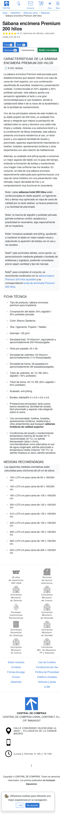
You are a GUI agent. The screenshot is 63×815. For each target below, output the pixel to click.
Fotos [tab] (7, 44)
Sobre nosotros (16, 662)
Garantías (16, 681)
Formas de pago (16, 672)
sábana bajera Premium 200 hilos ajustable (29, 277)
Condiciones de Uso (47, 667)
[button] (6, 5)
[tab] (21, 44)
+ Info (20, 805)
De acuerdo (32, 805)
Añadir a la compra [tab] (48, 50)
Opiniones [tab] (10, 50)
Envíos (16, 677)
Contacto (16, 667)
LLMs (47, 686)
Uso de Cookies (47, 662)
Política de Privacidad (47, 672)
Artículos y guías (47, 681)
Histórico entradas (47, 677)
